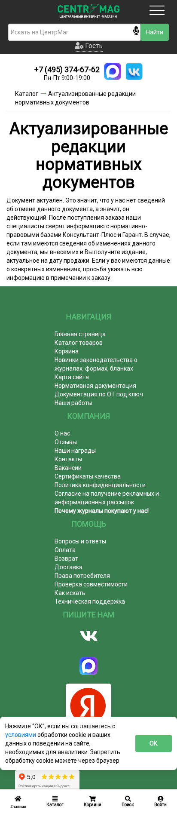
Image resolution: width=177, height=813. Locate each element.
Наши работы (73, 402)
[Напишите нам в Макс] (112, 71)
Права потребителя (82, 575)
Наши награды (75, 450)
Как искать (70, 592)
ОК (154, 743)
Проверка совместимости (91, 584)
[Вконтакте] (88, 636)
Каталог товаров (79, 342)
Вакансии (68, 467)
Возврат (66, 558)
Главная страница (80, 334)
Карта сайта (72, 377)
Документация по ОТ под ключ (99, 394)
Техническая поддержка (90, 601)
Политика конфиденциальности (100, 485)
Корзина (67, 351)
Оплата (65, 549)
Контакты (68, 459)
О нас (62, 433)
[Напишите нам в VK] (134, 71)
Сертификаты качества (88, 476)
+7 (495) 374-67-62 (67, 69)
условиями (21, 734)
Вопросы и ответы (80, 541)
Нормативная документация (95, 385)
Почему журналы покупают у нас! (102, 510)
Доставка (68, 567)
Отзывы (66, 442)
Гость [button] (93, 46)
